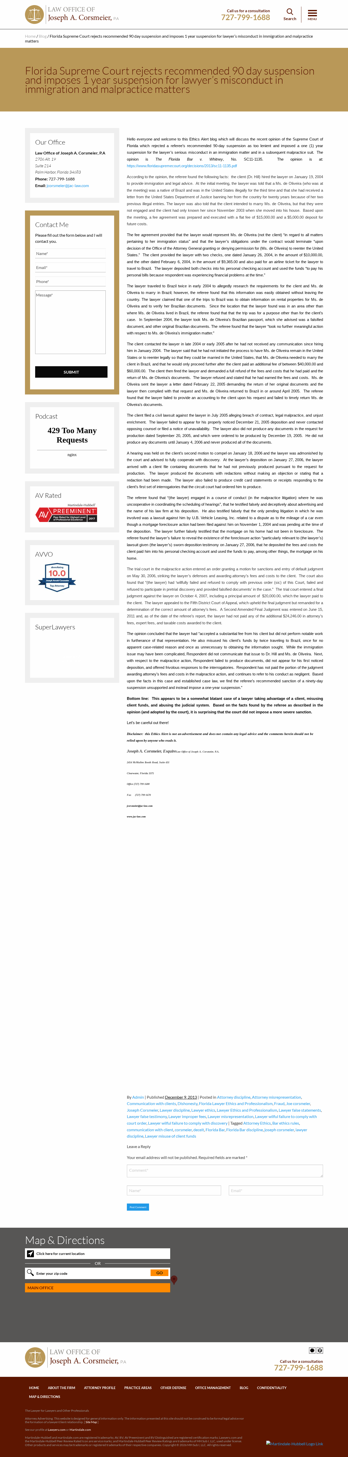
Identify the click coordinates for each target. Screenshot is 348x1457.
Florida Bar (215, 1129)
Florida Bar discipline (244, 1129)
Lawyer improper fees (187, 1116)
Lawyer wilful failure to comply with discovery (187, 1123)
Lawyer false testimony (147, 1116)
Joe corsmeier (298, 1103)
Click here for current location (60, 1253)
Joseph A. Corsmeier (72, 659)
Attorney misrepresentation (276, 1097)
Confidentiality (272, 1388)
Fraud (279, 1103)
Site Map (91, 1422)
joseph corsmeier (279, 1129)
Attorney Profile (99, 1388)
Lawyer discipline (175, 1110)
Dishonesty (187, 1103)
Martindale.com (80, 1430)
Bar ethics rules (285, 1123)
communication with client (150, 1129)
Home (30, 36)
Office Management (213, 1388)
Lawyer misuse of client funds (170, 1136)
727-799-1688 (245, 17)
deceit (198, 1129)
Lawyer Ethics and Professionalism (247, 1110)
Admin (138, 1097)
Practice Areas (138, 1388)
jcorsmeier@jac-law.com (68, 185)
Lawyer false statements (300, 1110)
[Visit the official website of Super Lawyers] (72, 667)
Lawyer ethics (203, 1110)
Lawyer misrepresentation (230, 1116)
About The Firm (61, 1388)
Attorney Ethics (257, 1123)
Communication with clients (151, 1103)
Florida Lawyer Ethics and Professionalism (236, 1103)
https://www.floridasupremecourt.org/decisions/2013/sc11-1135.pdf (182, 166)
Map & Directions (44, 1397)
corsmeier (183, 1129)
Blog (43, 36)
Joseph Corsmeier (142, 1110)
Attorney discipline (233, 1097)
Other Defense (173, 1388)
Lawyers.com (56, 1430)
